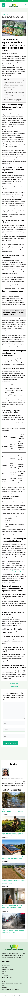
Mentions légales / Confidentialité (10, 989)
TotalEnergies (5, 975)
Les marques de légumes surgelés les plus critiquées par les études (13, 86)
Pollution (4, 967)
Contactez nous (6, 981)
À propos (4, 987)
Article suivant (14, 686)
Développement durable (8, 969)
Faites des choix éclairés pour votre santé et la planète (14, 96)
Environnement (6, 965)
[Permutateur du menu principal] (3, 5)
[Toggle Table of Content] (23, 80)
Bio (3, 973)
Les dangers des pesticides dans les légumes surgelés (14, 89)
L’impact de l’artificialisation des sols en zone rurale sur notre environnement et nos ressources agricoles (13, 882)
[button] (25, 5)
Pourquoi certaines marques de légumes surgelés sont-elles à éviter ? (13, 83)
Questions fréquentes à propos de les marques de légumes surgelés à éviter (12, 100)
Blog (3, 985)
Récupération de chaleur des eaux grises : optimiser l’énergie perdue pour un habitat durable (12, 907)
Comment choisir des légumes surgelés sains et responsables (14, 93)
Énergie (4, 971)
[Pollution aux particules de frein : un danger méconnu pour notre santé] (13, 921)
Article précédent (14, 683)
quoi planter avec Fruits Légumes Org (11, 571)
